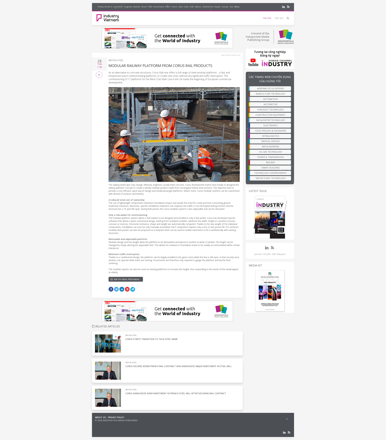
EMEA (167, 6)
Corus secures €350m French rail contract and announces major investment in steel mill (178, 366)
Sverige (225, 6)
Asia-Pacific (118, 6)
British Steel (116, 60)
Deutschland (158, 6)
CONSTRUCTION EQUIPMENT (270, 114)
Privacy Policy (116, 417)
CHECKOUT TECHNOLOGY (270, 109)
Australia (128, 6)
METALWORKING (270, 146)
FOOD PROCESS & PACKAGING (270, 130)
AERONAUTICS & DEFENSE (270, 88)
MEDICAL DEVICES (270, 141)
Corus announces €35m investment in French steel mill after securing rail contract (175, 393)
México (198, 6)
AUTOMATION (270, 99)
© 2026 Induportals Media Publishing (116, 420)
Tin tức (267, 18)
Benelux (136, 6)
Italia (181, 6)
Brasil (144, 6)
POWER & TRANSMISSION (270, 157)
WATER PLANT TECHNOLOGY (270, 178)
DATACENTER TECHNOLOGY (270, 120)
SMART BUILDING (270, 167)
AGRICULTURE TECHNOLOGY (270, 93)
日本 (192, 6)
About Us (100, 417)
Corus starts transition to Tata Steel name (151, 339)
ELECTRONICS (270, 125)
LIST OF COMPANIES (105, 423)
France (174, 6)
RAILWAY (270, 162)
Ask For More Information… (127, 279)
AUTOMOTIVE (270, 104)
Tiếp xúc (279, 18)
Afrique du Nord (105, 6)
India (186, 6)
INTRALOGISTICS (270, 136)
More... (237, 6)
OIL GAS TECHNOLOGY (270, 151)
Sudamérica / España (211, 6)
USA (231, 6)
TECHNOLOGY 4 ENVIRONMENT (270, 172)
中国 (150, 6)
